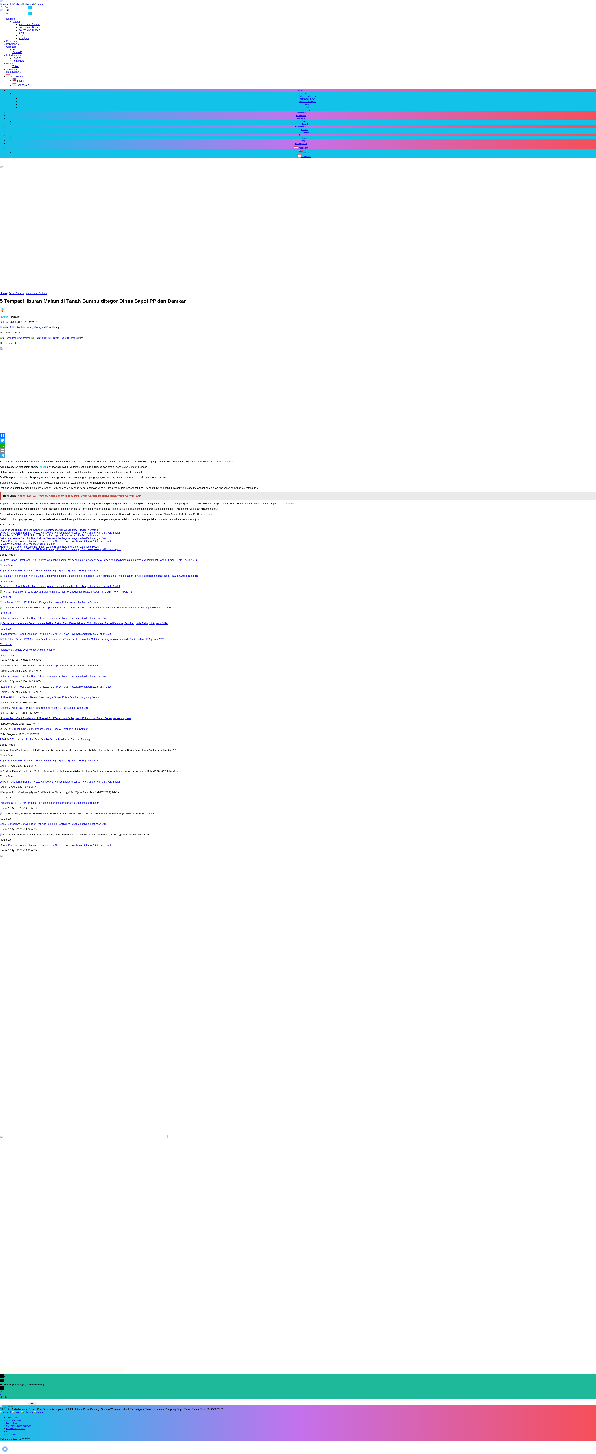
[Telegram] (298, 455)
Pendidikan (12, 44)
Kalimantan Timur (28, 27)
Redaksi (4, 316)
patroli (43, 467)
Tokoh (15, 66)
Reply (4, 1397)
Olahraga (11, 46)
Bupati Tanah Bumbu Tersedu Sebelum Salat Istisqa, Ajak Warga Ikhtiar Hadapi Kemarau (49, 760)
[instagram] (27, 4)
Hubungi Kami (14, 72)
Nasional (11, 19)
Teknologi (11, 69)
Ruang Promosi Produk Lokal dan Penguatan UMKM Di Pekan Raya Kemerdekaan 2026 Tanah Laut (55, 845)
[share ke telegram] (39, 327)
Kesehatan (12, 41)
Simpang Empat (227, 461)
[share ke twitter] (16, 327)
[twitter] (16, 4)
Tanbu (209, 514)
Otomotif (17, 52)
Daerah (16, 21)
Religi (9, 63)
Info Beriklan (11, 1423)
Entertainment (14, 55)
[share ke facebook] (6, 327)
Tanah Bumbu (287, 503)
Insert (32, 1403)
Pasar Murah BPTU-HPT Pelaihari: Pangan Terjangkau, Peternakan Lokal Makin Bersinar (49, 803)
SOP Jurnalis (11, 1434)
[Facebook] (298, 435)
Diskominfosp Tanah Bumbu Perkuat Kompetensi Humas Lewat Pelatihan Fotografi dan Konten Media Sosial (60, 781)
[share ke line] (48, 327)
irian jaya (24, 38)
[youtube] (38, 4)
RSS (8, 1431)
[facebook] (5, 4)
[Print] (298, 450)
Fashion (16, 58)
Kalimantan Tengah (29, 30)
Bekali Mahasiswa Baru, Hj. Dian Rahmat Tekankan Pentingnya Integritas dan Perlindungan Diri (53, 824)
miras (22, 482)
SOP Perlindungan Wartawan (18, 1426)
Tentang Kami (12, 1417)
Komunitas (18, 60)
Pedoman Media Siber (15, 1429)
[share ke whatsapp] (27, 327)
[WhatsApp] (298, 445)
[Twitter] (298, 440)
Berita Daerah (16, 293)
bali (21, 35)
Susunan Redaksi (13, 1420)
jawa (21, 33)
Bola (15, 49)
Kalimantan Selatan (29, 24)
